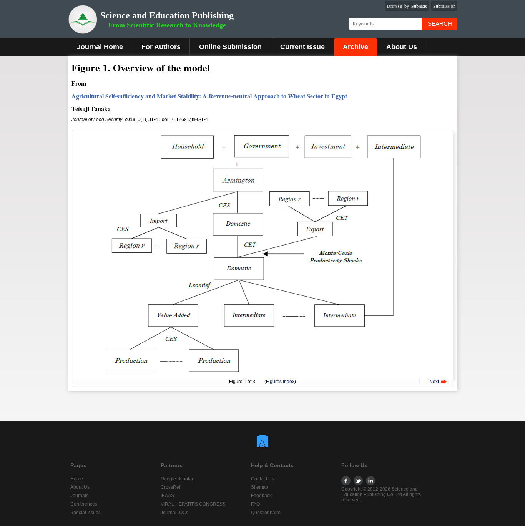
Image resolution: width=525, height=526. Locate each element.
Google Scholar (177, 478)
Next (434, 381)
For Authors (161, 47)
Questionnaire (266, 512)
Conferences (83, 504)
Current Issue (302, 47)
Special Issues (85, 512)
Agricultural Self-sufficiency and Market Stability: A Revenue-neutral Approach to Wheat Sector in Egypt (209, 95)
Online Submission (230, 47)
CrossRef (170, 487)
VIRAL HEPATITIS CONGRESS (193, 504)
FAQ (255, 504)
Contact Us (262, 478)
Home (76, 478)
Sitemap (259, 487)
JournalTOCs (174, 512)
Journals (79, 495)
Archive (355, 47)
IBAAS (167, 495)
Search (440, 23)
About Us (401, 47)
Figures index (280, 381)
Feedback (261, 495)
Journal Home (100, 47)
